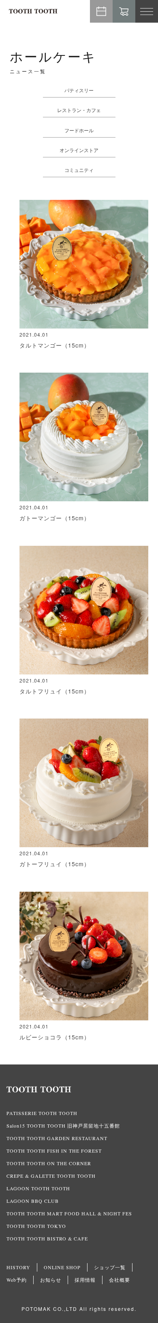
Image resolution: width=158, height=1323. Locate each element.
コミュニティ (79, 169)
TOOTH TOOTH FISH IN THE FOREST (54, 1150)
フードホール (79, 130)
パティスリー (79, 90)
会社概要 (119, 1279)
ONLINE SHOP (62, 1267)
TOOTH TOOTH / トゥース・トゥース (33, 11)
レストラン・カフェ (79, 109)
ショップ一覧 (110, 1267)
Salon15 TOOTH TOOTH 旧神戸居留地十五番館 (63, 1125)
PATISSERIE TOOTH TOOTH (41, 1113)
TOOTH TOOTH (79, 1089)
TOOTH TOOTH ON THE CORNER (48, 1163)
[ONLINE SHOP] (124, 11)
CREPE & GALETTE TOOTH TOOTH (51, 1175)
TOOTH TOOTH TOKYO (36, 1226)
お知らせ (50, 1279)
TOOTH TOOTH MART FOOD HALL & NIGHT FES (69, 1213)
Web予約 (101, 11)
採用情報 (85, 1279)
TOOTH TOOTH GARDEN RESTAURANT (56, 1138)
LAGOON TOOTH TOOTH (38, 1188)
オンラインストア (79, 149)
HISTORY (18, 1267)
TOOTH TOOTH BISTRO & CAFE (47, 1238)
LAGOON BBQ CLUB (32, 1201)
